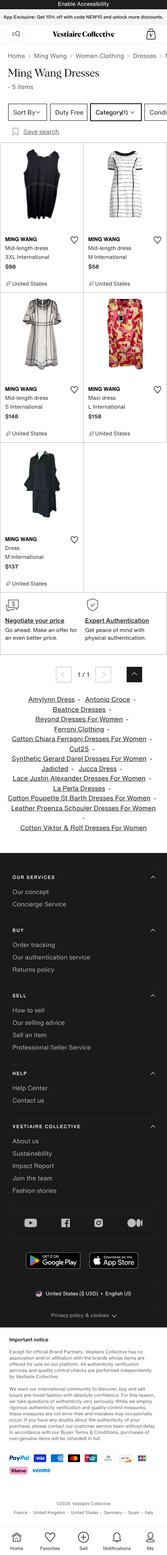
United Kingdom (49, 1513)
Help (19, 1073)
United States (85, 1513)
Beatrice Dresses (79, 709)
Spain (133, 1513)
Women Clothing (100, 55)
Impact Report (33, 1165)
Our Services (33, 877)
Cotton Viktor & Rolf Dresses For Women (83, 828)
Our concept (30, 891)
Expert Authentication (117, 620)
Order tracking (33, 944)
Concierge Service (39, 904)
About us (25, 1141)
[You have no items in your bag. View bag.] (151, 34)
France (21, 1513)
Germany (113, 1513)
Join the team (32, 1178)
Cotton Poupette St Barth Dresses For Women (79, 798)
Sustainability (32, 1153)
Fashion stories (34, 1190)
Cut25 (79, 749)
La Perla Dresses (79, 788)
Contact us (28, 1100)
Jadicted (55, 769)
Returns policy (33, 969)
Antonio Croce (107, 699)
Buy (18, 930)
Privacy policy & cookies (80, 1315)
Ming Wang (50, 55)
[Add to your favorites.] (74, 240)
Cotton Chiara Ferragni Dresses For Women (79, 739)
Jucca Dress (98, 769)
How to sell (28, 1010)
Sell (19, 996)
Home (16, 55)
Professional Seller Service (51, 1047)
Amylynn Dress (51, 699)
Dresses (144, 55)
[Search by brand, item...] (16, 34)
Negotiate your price (34, 620)
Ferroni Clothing (79, 729)
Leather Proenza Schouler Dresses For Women (83, 808)
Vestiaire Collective (46, 1126)
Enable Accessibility (83, 4)
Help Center (29, 1088)
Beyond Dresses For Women (79, 719)
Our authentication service (51, 957)
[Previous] (63, 674)
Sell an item (29, 1035)
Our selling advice (38, 1022)
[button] (151, 34)
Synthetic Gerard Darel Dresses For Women (79, 759)
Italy (149, 1513)
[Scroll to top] (134, 674)
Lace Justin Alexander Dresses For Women (79, 778)
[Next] (103, 674)
